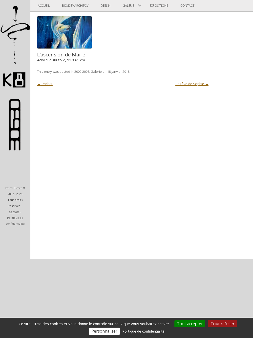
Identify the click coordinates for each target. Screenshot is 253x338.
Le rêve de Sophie (192, 83)
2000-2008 (81, 71)
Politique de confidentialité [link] (143, 331)
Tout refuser (222, 323)
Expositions (159, 5)
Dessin (105, 5)
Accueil (44, 5)
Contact (14, 212)
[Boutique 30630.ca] (15, 148)
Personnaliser (104, 331)
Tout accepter (190, 323)
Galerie (96, 71)
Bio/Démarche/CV (75, 5)
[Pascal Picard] (15, 91)
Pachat (45, 83)
